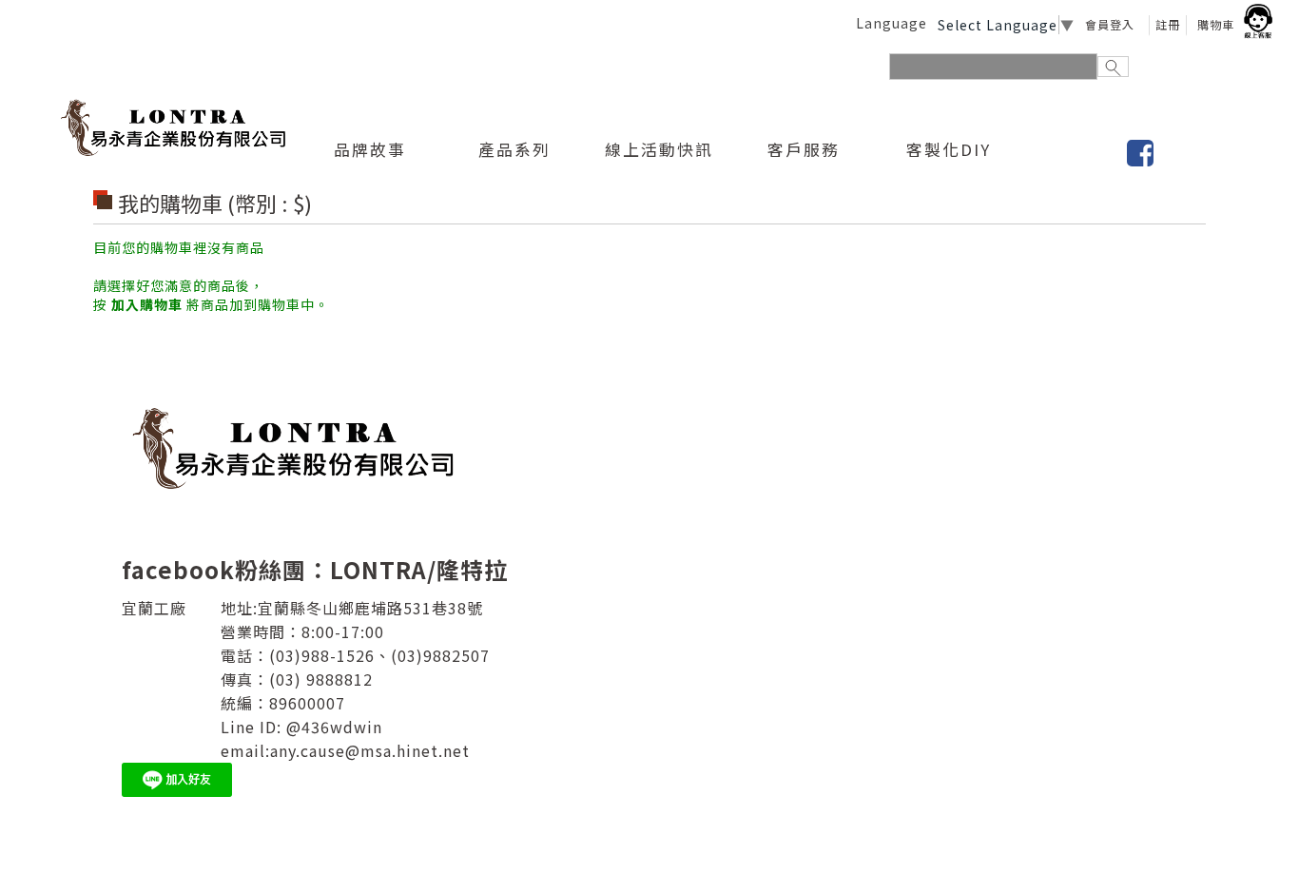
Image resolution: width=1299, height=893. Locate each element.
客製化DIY (948, 150)
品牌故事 (370, 150)
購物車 (1215, 24)
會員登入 (1109, 24)
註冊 (1167, 24)
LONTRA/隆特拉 (419, 569)
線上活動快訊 (659, 150)
